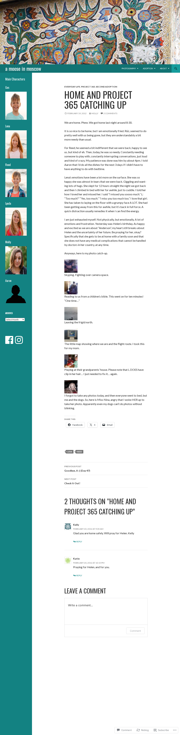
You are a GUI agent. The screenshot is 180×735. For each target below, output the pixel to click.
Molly (94, 113)
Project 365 (88, 86)
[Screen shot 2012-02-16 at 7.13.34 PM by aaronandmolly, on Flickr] (71, 265)
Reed (79, 451)
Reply (79, 541)
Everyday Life (72, 86)
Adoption (148, 68)
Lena (69, 451)
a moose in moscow (23, 68)
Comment (135, 630)
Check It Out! (72, 481)
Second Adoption (106, 86)
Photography (129, 68)
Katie (76, 558)
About (163, 68)
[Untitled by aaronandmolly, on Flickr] (71, 313)
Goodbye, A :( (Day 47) (77, 468)
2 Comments (110, 113)
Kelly (76, 524)
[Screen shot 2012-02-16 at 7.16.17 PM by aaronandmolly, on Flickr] (71, 287)
